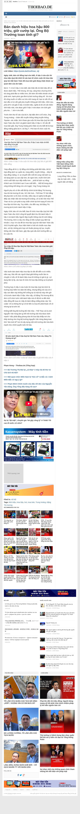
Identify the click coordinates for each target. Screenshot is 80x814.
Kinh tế (22, 789)
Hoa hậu (20, 502)
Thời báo (10, 793)
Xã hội (20, 21)
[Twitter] (21, 775)
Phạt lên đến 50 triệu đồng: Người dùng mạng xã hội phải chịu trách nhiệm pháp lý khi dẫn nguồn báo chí (66, 107)
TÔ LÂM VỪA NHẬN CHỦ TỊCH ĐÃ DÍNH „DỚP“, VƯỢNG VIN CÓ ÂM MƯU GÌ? (20, 702)
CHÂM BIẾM (61, 92)
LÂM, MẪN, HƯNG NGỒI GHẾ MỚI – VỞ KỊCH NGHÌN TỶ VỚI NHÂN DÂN (20, 766)
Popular (65, 31)
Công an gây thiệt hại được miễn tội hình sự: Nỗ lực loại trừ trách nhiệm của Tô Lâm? (60, 656)
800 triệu (12, 502)
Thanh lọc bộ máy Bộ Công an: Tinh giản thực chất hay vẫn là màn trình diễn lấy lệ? (59, 639)
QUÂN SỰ (34, 789)
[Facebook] (19, 775)
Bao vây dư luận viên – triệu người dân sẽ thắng (67, 179)
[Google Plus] (24, 775)
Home (5, 21)
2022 (9, 21)
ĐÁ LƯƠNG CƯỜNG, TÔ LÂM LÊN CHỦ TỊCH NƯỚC (20, 734)
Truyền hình (9, 673)
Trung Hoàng (41, 502)
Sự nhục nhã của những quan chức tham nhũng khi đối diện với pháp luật (65, 147)
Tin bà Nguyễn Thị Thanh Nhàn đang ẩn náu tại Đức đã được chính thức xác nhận (59, 605)
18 (17, 21)
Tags (59, 33)
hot (25, 502)
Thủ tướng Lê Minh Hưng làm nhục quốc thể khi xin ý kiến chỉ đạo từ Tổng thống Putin (65, 127)
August (13, 21)
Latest (60, 31)
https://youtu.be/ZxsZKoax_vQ (26, 71)
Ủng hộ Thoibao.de (51, 623)
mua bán (31, 502)
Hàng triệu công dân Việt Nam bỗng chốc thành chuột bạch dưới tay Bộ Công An (66, 165)
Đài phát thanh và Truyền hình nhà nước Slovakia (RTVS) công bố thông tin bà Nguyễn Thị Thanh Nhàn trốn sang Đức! (60, 614)
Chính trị (15, 789)
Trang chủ (7, 789)
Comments (71, 31)
